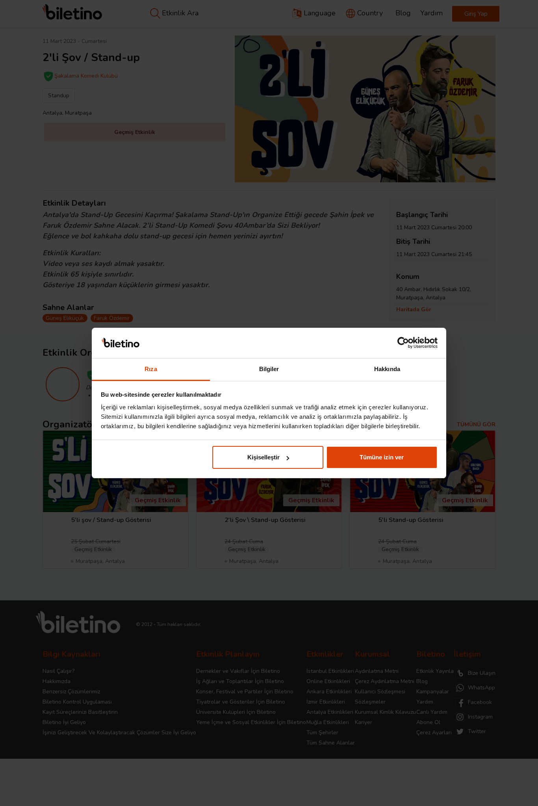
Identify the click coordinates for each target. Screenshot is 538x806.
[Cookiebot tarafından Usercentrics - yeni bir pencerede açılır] (403, 343)
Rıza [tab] (151, 369)
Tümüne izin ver (382, 457)
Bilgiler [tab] (269, 369)
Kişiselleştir (263, 457)
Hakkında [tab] (387, 369)
